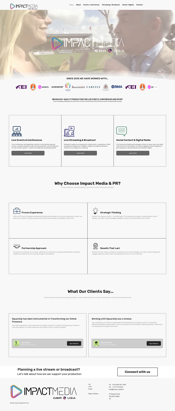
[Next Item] (156, 87)
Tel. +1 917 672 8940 (116, 387)
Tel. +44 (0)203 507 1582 (117, 384)
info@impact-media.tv (116, 389)
